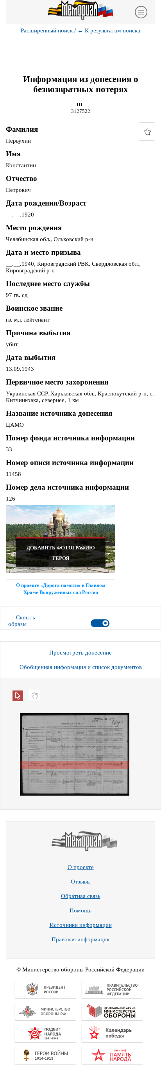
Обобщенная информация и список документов (81, 667)
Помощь (80, 910)
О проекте (81, 867)
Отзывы (81, 881)
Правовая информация (80, 939)
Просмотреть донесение (80, 652)
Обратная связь (80, 896)
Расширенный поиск (47, 30)
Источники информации (81, 925)
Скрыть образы (21, 620)
